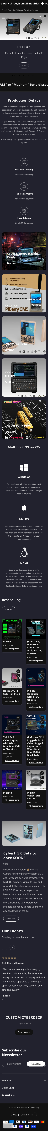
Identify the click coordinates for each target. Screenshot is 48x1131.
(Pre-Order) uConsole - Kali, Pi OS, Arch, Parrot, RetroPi (34, 647)
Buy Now (11, 263)
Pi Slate (7, 792)
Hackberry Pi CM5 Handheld (11, 692)
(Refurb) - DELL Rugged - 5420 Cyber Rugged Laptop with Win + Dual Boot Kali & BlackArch (35, 746)
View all (8, 609)
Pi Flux (7, 641)
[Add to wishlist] (18, 626)
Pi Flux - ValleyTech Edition (33, 795)
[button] (40, 17)
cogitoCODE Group (31, 1107)
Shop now (11, 918)
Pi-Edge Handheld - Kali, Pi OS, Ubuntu (33, 695)
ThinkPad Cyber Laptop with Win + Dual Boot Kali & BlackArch (11, 743)
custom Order (24, 1032)
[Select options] (18, 622)
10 (35, 75)
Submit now (36, 1064)
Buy (24, 65)
